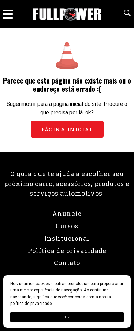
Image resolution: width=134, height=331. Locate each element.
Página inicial (67, 129)
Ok (67, 317)
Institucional (67, 238)
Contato (67, 262)
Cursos (67, 226)
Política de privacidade (67, 250)
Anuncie (67, 213)
